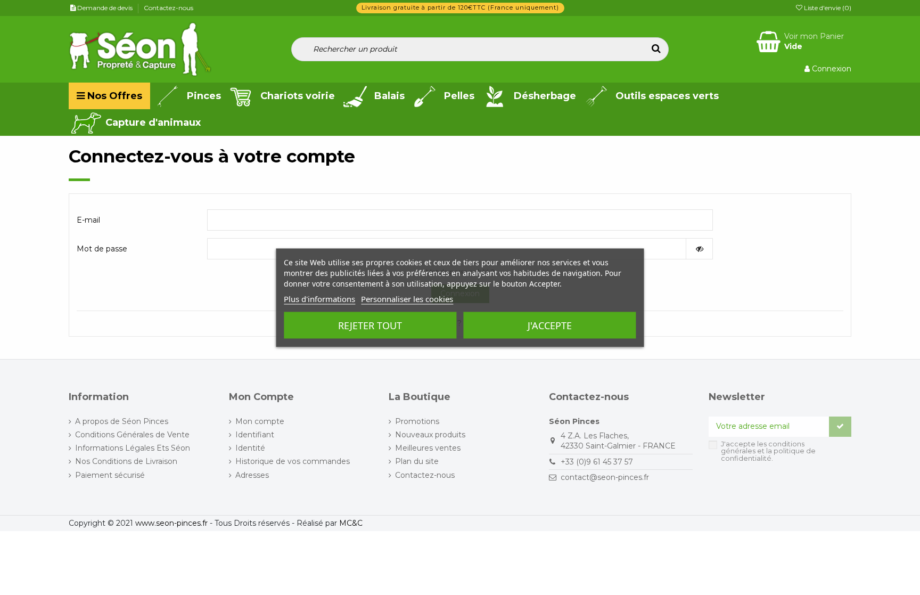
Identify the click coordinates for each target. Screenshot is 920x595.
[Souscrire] (840, 427)
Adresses (252, 475)
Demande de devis (105, 8)
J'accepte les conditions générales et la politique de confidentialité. (768, 451)
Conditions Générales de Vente (132, 434)
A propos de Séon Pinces (121, 421)
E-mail (88, 220)
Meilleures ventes (428, 448)
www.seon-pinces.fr (171, 523)
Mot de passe (102, 249)
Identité (250, 448)
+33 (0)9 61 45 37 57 (597, 462)
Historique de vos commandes (292, 461)
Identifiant (254, 434)
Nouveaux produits (430, 434)
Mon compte (259, 421)
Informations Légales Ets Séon (132, 448)
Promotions (417, 421)
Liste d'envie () (826, 8)
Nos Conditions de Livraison (126, 461)
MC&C (351, 523)
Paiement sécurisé (110, 475)
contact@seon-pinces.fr (605, 477)
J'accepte (550, 325)
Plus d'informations (319, 298)
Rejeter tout (370, 325)
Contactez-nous (168, 8)
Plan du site (417, 461)
